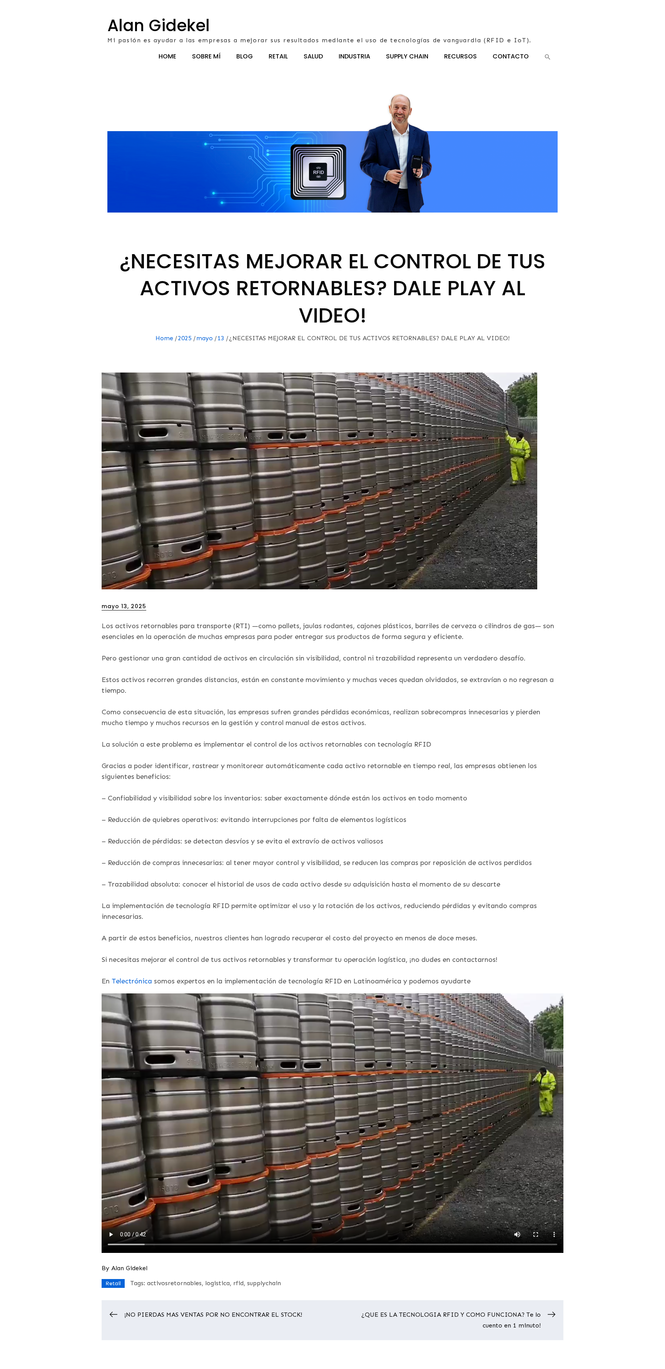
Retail (278, 56)
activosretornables (174, 1283)
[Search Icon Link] (548, 57)
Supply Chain (407, 56)
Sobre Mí (206, 56)
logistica (217, 1283)
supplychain (264, 1283)
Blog (244, 56)
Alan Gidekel (158, 25)
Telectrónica (132, 981)
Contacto (511, 56)
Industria (354, 56)
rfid (238, 1283)
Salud (313, 56)
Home (167, 56)
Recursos (460, 56)
